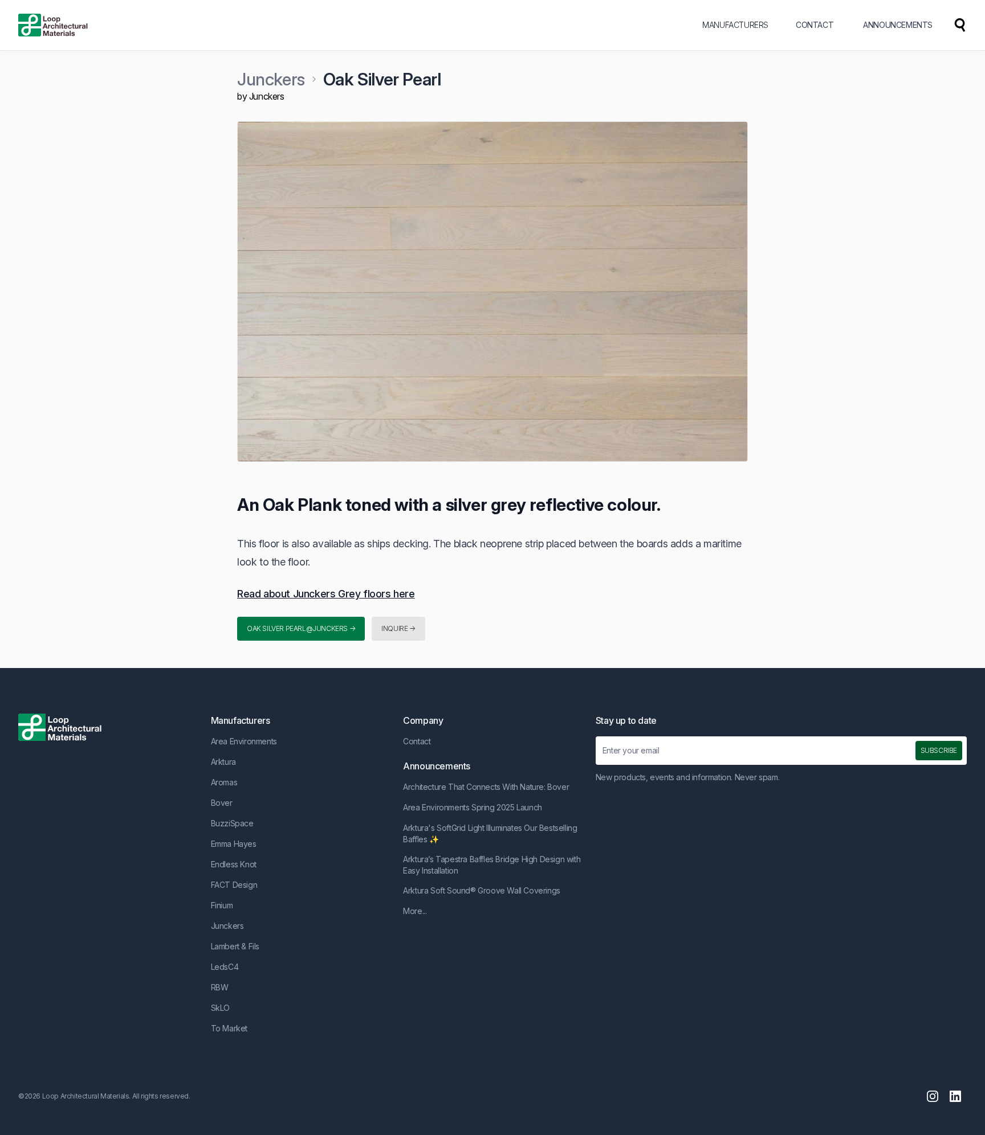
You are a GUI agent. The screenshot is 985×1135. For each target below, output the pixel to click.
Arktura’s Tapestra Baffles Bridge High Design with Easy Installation (491, 864)
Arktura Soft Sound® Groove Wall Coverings (481, 890)
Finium (222, 905)
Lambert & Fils (235, 946)
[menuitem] (960, 25)
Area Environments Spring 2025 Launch (472, 807)
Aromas (224, 782)
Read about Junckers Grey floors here (326, 594)
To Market (229, 1028)
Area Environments (244, 741)
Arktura (223, 762)
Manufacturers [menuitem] (735, 25)
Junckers (271, 79)
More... (414, 911)
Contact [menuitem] (814, 25)
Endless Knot (234, 864)
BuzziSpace (232, 823)
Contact (416, 741)
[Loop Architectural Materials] (53, 25)
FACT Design (234, 885)
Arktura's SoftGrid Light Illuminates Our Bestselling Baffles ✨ (490, 833)
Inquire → (398, 628)
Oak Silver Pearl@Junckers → (301, 628)
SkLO (220, 1008)
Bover (222, 803)
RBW (220, 987)
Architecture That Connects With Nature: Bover (486, 787)
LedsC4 (225, 967)
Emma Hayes (234, 844)
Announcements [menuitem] (898, 25)
